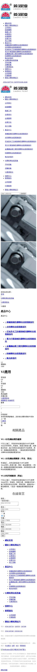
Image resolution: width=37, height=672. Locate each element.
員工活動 (8, 41)
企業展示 (8, 34)
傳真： (3, 527)
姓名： (3, 507)
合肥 (13, 645)
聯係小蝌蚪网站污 (11, 78)
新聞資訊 (8, 71)
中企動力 (8, 645)
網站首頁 (8, 23)
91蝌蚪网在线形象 (11, 60)
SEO (17, 645)
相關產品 (4, 400)
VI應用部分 (9, 67)
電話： (3, 522)
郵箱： (3, 531)
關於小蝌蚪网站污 (11, 25)
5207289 (23, 626)
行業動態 (8, 75)
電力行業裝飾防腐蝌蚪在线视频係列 (18, 51)
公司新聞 (8, 73)
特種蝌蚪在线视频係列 (13, 56)
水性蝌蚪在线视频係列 (13, 47)
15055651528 (18, 631)
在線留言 (11, 400)
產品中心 (8, 43)
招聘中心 (8, 69)
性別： (3, 511)
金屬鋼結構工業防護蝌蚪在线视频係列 (19, 54)
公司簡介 (8, 28)
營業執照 (23, 645)
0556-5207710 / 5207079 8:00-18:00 (15, 82)
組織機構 (8, 30)
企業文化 (8, 38)
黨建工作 (8, 32)
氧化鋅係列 (9, 58)
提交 (3, 536)
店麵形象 (8, 65)
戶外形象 (8, 62)
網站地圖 (4, 670)
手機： (3, 518)
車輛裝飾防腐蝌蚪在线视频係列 (16, 45)
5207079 (17, 626)
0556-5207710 (9, 626)
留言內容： (5, 501)
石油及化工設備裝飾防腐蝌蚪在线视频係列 (20, 49)
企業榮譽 (8, 36)
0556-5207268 (9, 631)
